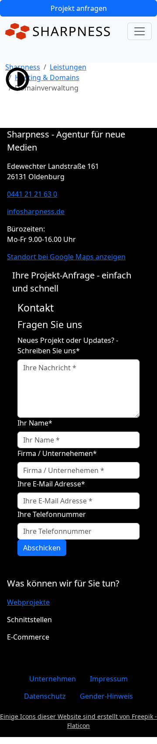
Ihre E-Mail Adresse (51, 484)
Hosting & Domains (47, 77)
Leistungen (68, 67)
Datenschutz (45, 696)
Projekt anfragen (79, 8)
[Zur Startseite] (57, 31)
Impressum (109, 679)
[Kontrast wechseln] (17, 78)
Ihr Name (34, 423)
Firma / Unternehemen (57, 453)
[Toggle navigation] (139, 31)
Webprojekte (28, 602)
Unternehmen (52, 679)
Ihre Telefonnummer (51, 514)
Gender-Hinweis (106, 696)
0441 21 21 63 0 (32, 194)
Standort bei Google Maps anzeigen (66, 256)
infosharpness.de (36, 211)
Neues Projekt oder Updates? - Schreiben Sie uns (67, 345)
